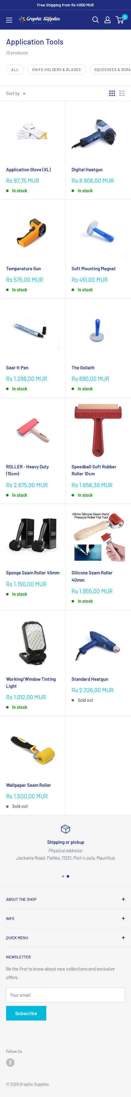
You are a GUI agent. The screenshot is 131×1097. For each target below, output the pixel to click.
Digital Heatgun (87, 169)
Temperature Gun (23, 268)
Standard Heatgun (90, 679)
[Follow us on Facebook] (10, 1062)
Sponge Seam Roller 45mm (32, 572)
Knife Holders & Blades (56, 69)
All (15, 69)
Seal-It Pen (17, 367)
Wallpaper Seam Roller (28, 785)
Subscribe (26, 1013)
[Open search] (95, 19)
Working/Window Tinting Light (31, 682)
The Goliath (83, 367)
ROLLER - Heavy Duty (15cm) (27, 470)
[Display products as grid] (112, 93)
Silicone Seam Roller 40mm (92, 576)
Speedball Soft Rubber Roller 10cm (94, 470)
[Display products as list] (122, 93)
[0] (120, 19)
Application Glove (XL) (28, 169)
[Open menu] (9, 20)
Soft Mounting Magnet (94, 268)
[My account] (107, 19)
